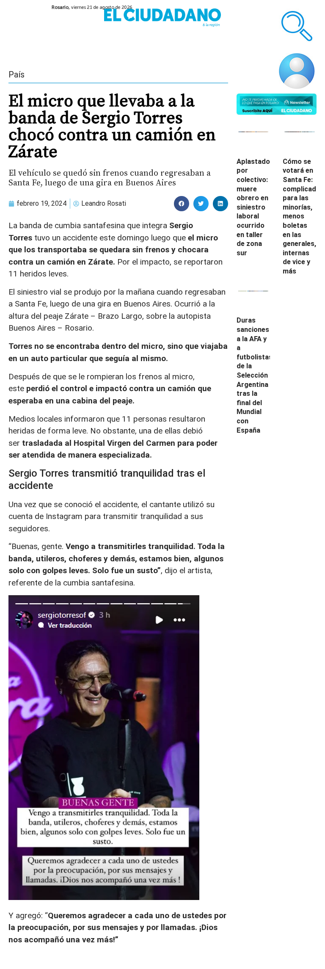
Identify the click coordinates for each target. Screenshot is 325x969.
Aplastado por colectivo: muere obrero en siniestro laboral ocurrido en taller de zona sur (253, 207)
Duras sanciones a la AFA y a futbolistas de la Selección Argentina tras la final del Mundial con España (255, 375)
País (16, 74)
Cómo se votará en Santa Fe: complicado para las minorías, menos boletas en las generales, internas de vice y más (301, 216)
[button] (181, 203)
